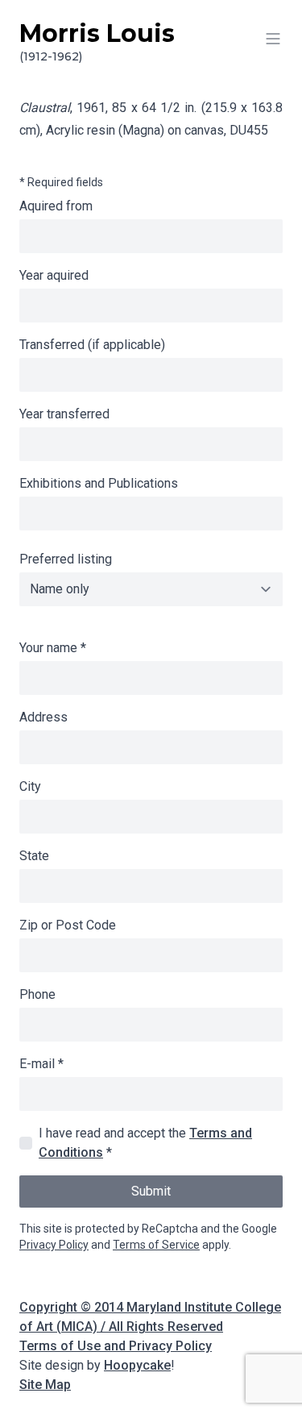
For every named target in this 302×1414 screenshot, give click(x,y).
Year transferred (64, 414)
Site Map (45, 1384)
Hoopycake (137, 1365)
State (34, 855)
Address (43, 717)
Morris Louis (97, 41)
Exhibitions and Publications (98, 483)
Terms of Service (156, 1244)
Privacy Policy (54, 1244)
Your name (52, 647)
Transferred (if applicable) (92, 344)
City (30, 786)
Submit (151, 1191)
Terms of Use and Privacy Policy (115, 1346)
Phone (37, 994)
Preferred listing (65, 559)
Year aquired (54, 275)
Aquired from (56, 206)
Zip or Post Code (67, 925)
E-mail (41, 1063)
